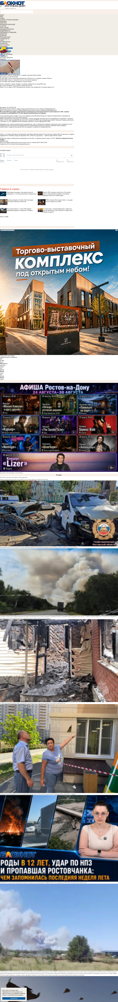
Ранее (16, 160)
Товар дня (3, 59)
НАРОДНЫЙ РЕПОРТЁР (7, 29)
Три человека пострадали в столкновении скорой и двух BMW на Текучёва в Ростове (21, 975)
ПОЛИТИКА (3, 35)
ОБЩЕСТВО (3, 34)
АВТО (1, 16)
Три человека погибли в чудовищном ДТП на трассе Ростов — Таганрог (59, 794)
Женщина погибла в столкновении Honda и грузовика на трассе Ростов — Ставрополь (71, 616)
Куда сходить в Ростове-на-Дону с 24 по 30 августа (11, 472)
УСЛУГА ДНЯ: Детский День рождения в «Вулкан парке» (16, 81)
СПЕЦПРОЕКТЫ (4, 38)
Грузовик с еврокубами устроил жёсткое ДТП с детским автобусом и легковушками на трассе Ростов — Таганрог (88, 973)
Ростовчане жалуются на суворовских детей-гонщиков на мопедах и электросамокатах (31, 618)
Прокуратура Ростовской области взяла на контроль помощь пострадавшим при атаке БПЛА (80, 971)
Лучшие (9, 160)
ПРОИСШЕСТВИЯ (5, 37)
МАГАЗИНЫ (9, 54)
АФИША (2, 18)
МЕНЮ (2, 15)
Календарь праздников (6, 57)
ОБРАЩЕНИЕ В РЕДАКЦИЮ (8, 32)
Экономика (3, 107)
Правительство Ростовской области (10, 144)
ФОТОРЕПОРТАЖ (5, 42)
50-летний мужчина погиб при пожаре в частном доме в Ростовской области (19, 703)
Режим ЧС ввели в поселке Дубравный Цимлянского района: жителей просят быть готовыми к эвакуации (25, 616)
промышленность (25, 144)
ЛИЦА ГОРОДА (4, 27)
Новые (2, 160)
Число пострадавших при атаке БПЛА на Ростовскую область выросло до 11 (69, 882)
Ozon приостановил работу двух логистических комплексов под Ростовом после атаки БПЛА (63, 975)
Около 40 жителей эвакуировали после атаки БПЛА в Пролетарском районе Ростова (21, 794)
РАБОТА (10, 48)
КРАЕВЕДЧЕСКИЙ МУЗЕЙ (7, 24)
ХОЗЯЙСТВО (3, 43)
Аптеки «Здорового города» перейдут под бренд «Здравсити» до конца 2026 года (59, 547)
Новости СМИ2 (4, 216)
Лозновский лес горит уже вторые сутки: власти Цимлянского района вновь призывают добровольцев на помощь (27, 971)
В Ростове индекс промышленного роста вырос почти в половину (18, 142)
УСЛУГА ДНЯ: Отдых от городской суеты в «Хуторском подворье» (18, 80)
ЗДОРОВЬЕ (3, 21)
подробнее (14, 357)
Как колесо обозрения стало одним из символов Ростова (52, 703)
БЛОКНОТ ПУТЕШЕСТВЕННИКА (9, 20)
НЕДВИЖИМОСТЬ (5, 31)
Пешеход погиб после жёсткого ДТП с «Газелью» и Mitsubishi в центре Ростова (20, 547)
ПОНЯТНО (13, 998)
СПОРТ (2, 40)
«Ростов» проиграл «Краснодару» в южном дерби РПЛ (14, 477)
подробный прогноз (5, 357)
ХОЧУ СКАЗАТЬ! (4, 45)
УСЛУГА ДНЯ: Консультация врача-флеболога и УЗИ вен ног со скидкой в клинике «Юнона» (26, 78)
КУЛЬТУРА (3, 26)
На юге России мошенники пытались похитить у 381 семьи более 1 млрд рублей (42, 973)
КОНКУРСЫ (3, 23)
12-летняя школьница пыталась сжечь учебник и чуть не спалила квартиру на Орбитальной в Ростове (25, 479)
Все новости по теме (6, 76)
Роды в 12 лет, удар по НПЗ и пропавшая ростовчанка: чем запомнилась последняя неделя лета (24, 882)
